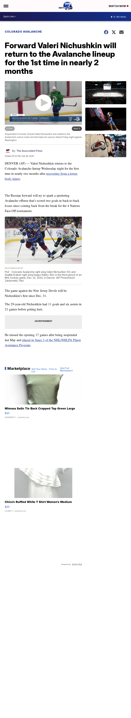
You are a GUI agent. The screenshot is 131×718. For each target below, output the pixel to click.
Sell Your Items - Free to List (44, 370)
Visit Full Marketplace (66, 369)
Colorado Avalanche (23, 31)
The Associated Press (29, 150)
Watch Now (118, 6)
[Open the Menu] (6, 6)
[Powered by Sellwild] (77, 564)
